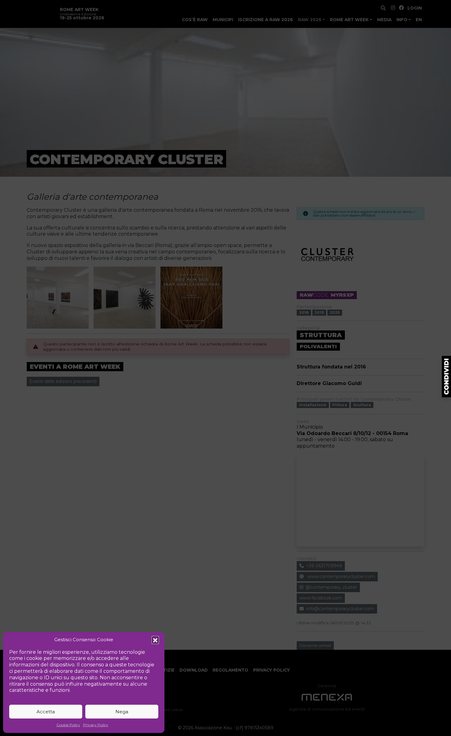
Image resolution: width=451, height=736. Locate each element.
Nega (121, 712)
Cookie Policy (68, 725)
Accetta (46, 712)
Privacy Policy (95, 725)
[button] (155, 640)
